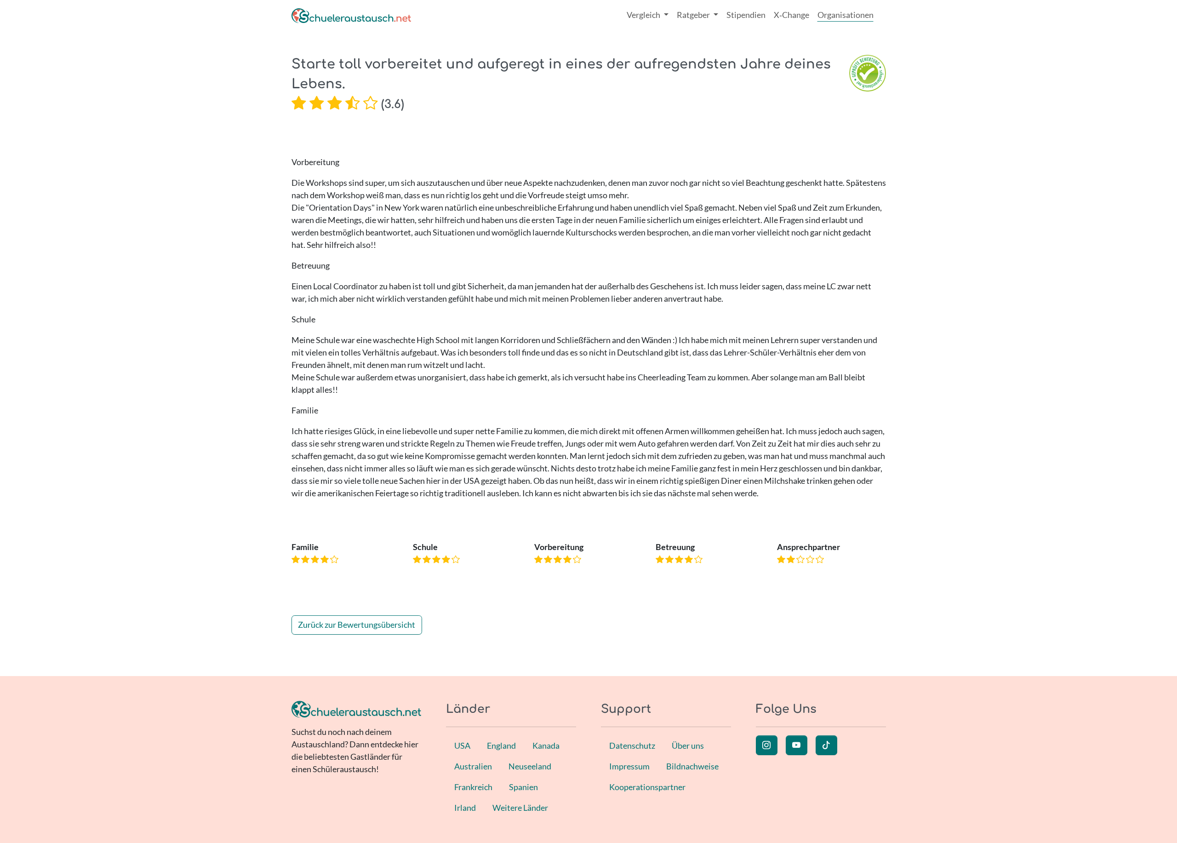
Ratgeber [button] (694, 15)
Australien (473, 766)
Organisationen (845, 15)
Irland (465, 808)
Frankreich (473, 787)
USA (462, 745)
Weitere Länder (520, 808)
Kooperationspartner (647, 787)
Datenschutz (632, 745)
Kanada (546, 745)
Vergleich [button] (644, 15)
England (501, 745)
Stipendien (746, 15)
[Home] (351, 15)
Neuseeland (530, 766)
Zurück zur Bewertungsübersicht (356, 624)
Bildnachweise (692, 766)
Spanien (523, 787)
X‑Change (791, 15)
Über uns (688, 745)
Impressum (629, 766)
